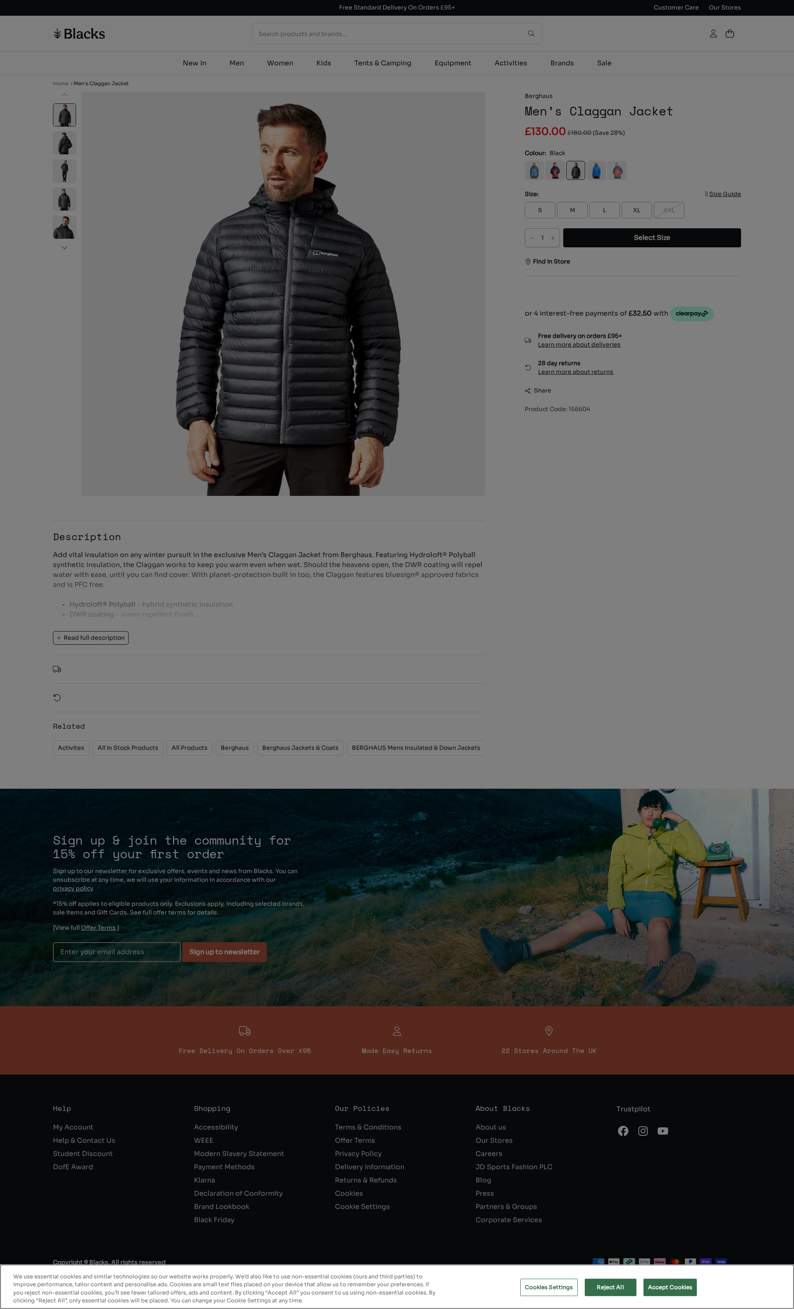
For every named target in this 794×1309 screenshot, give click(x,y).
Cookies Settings (549, 1287)
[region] (397, 1286)
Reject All (610, 1287)
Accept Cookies (670, 1287)
